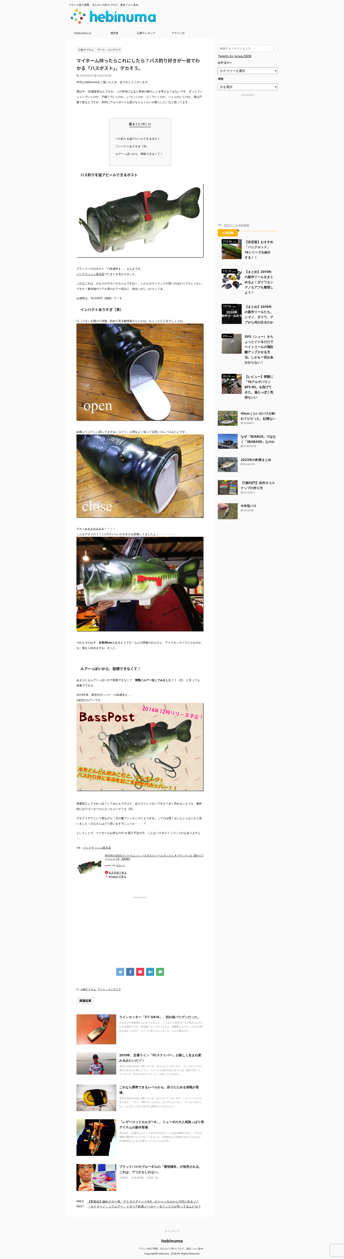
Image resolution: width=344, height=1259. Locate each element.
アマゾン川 (178, 33)
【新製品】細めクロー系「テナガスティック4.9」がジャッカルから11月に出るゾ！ (143, 1201)
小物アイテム (88, 989)
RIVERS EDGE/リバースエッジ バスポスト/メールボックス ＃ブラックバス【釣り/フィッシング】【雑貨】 (154, 857)
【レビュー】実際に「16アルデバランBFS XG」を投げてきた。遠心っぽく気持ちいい (259, 387)
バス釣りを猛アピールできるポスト (138, 138)
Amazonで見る (117, 876)
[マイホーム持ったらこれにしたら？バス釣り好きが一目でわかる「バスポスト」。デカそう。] (150, 972)
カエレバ (120, 865)
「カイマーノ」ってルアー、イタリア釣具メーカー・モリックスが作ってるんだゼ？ (144, 1206)
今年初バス (249, 506)
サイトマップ (172, 1231)
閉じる (146, 124)
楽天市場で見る (117, 872)
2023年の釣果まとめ (256, 460)
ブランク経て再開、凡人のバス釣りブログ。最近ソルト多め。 (172, 1248)
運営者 (114, 33)
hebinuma (172, 1240)
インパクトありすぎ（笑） (133, 146)
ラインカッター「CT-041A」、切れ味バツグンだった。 (160, 1017)
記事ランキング (146, 33)
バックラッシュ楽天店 (90, 274)
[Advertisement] (140, 928)
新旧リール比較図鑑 (236, 225)
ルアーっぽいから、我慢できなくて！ (140, 153)
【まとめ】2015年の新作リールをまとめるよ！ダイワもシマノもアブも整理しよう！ (259, 282)
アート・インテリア (109, 989)
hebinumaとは (82, 33)
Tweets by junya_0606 (234, 56)
